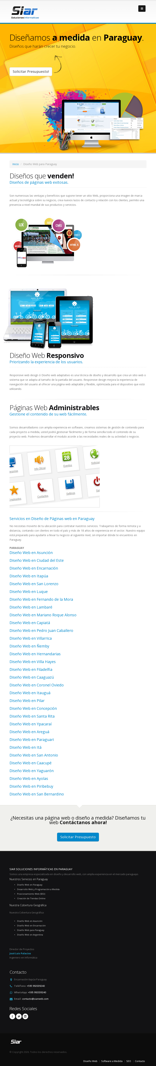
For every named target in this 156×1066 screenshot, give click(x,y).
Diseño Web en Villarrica (31, 638)
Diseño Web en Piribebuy (31, 786)
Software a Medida (112, 1061)
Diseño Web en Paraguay (29, 884)
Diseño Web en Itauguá (30, 692)
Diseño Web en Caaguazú (32, 677)
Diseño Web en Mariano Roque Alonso (43, 614)
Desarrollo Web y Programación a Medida (38, 889)
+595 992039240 (36, 986)
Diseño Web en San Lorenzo (34, 583)
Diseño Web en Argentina (30, 934)
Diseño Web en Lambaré (31, 607)
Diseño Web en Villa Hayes (33, 661)
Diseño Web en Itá (25, 747)
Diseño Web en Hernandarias (35, 653)
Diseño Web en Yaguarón (32, 770)
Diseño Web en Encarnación (34, 568)
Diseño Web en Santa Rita (32, 716)
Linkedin (25, 1016)
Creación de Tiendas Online (31, 898)
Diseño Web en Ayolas (29, 778)
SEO (128, 1061)
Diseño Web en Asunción (31, 552)
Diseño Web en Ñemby (29, 646)
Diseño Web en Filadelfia (31, 669)
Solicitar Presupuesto (78, 837)
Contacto (140, 1061)
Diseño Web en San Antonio (34, 755)
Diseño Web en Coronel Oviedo (37, 685)
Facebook (12, 1016)
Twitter (19, 1016)
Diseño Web (90, 1061)
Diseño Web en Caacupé (31, 762)
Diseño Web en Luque (29, 591)
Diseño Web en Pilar (27, 700)
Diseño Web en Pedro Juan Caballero (41, 630)
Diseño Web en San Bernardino (37, 794)
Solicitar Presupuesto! (31, 71)
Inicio (15, 164)
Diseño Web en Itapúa (29, 576)
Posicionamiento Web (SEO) (31, 893)
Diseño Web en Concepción (33, 708)
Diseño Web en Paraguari (32, 739)
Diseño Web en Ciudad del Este (37, 560)
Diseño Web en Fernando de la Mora (41, 599)
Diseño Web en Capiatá (30, 622)
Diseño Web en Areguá (29, 731)
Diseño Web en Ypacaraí (31, 723)
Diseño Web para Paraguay (30, 930)
